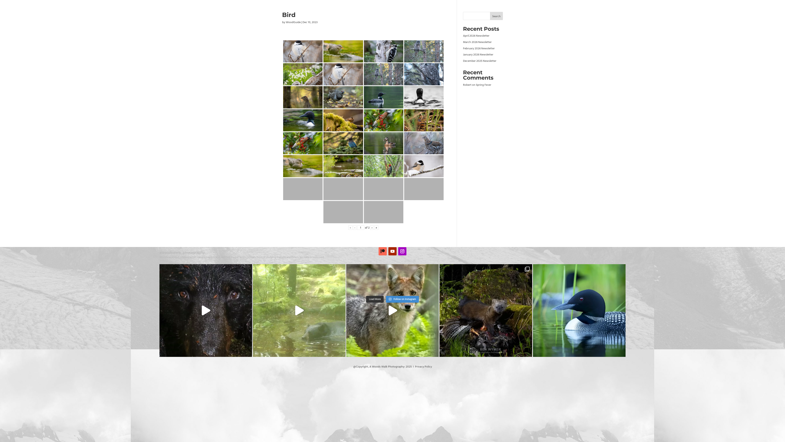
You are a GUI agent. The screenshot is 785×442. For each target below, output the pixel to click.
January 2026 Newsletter (478, 54)
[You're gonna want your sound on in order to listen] (299, 310)
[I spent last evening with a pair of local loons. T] (579, 310)
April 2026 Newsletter (476, 36)
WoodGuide (293, 22)
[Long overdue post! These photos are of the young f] (486, 310)
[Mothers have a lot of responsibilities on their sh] (205, 310)
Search (496, 16)
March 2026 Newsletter (477, 42)
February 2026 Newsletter (479, 48)
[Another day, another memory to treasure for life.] (392, 310)
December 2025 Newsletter (479, 61)
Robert (467, 85)
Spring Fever (483, 85)
